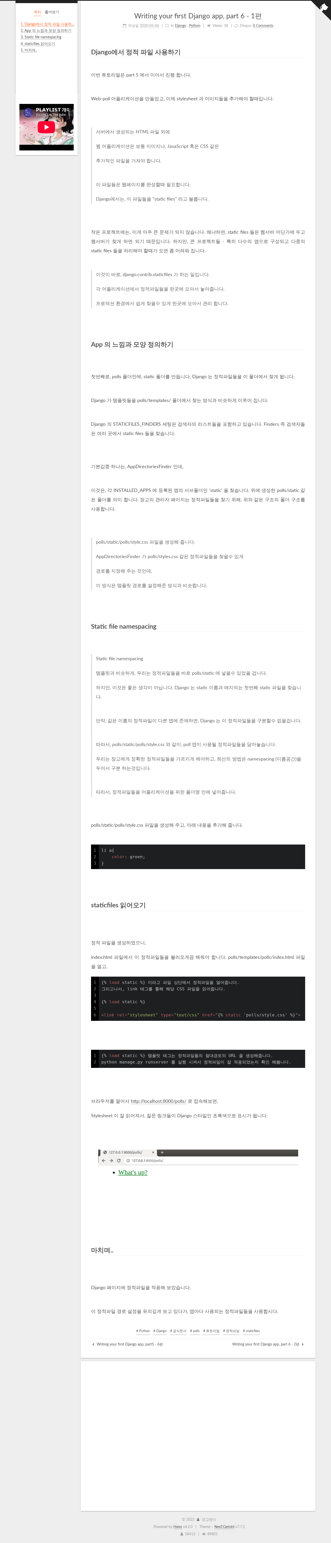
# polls (195, 1331)
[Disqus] (198, 1436)
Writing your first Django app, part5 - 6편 (129, 1344)
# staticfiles (251, 1331)
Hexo (178, 1527)
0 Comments (263, 26)
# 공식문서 (178, 1331)
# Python (143, 1331)
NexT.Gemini (224, 1527)
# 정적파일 (231, 1331)
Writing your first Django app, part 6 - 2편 (266, 1344)
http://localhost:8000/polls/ (158, 1101)
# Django (160, 1331)
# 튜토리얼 (211, 1331)
